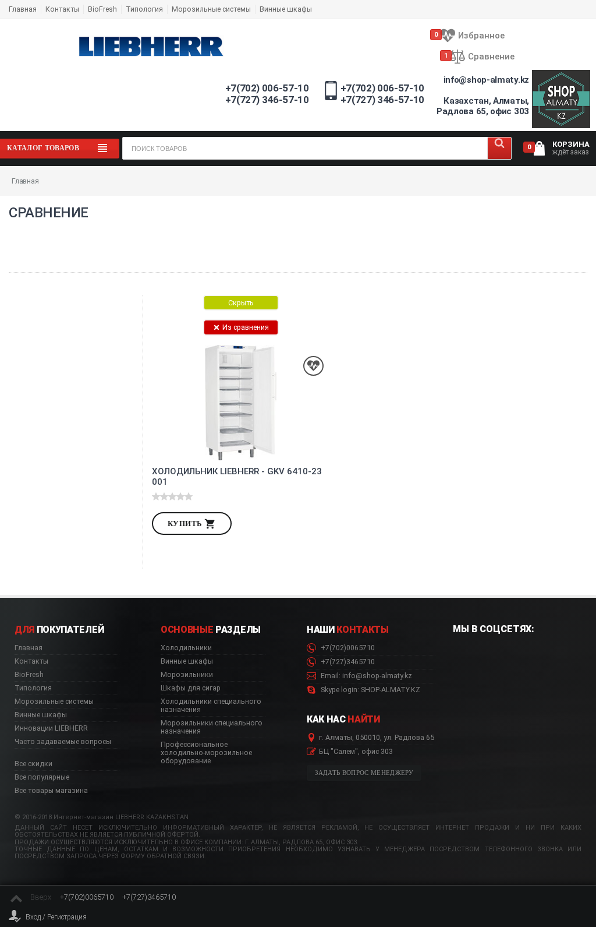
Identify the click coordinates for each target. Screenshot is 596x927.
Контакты (62, 9)
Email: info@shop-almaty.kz (365, 676)
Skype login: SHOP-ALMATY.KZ (369, 690)
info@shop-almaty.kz (486, 80)
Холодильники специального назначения (211, 705)
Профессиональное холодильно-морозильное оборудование (206, 753)
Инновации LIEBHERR (51, 728)
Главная (23, 9)
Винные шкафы (286, 9)
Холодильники (186, 648)
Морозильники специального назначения (211, 727)
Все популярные (42, 777)
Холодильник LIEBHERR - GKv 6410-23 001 (237, 477)
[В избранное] (313, 366)
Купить (186, 523)
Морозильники (187, 675)
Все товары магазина (51, 791)
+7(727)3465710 (347, 662)
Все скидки (33, 764)
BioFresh (102, 9)
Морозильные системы (211, 9)
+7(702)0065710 (347, 648)
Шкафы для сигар (191, 688)
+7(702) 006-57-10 (267, 88)
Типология (144, 9)
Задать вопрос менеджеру (364, 773)
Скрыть (241, 302)
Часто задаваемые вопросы (63, 742)
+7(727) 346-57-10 (267, 99)
